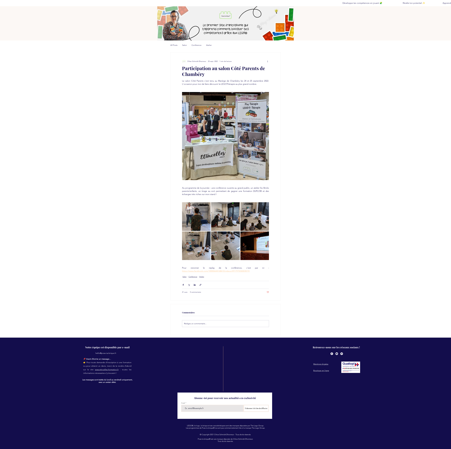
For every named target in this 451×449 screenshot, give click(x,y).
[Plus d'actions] (267, 61)
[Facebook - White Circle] (331, 353)
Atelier (209, 45)
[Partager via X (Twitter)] (189, 285)
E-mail (183, 403)
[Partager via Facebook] (183, 285)
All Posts (173, 45)
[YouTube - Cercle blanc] (336, 353)
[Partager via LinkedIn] (195, 285)
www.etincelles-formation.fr (107, 369)
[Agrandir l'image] (196, 216)
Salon (184, 45)
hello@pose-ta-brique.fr (105, 353)
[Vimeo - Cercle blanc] (341, 353)
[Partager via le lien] (200, 285)
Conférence (196, 45)
